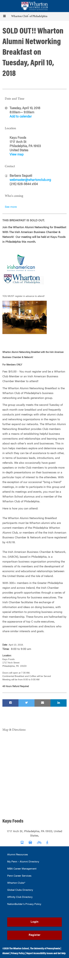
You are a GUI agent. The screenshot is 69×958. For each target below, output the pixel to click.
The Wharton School (19, 948)
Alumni (5, 953)
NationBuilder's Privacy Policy (24, 904)
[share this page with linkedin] (59, 703)
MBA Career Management (21, 869)
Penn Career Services (19, 876)
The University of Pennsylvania (45, 948)
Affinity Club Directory (20, 897)
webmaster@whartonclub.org (30, 180)
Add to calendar (21, 116)
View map (17, 154)
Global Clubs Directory (20, 890)
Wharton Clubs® (16, 883)
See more (11, 207)
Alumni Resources (17, 854)
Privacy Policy (18, 953)
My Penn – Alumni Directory (23, 861)
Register (34, 935)
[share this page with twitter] (26, 703)
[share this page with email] (42, 703)
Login (35, 922)
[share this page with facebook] (10, 703)
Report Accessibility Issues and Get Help (46, 953)
